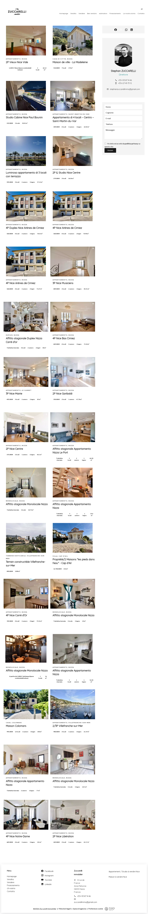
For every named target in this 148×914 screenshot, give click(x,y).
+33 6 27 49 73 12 (125, 83)
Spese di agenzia (79, 909)
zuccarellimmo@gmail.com (85, 902)
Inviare (110, 150)
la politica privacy (130, 143)
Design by (112, 909)
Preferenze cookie (95, 909)
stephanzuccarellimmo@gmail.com (125, 89)
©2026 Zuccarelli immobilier (44, 909)
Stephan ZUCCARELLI (123, 70)
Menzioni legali (65, 909)
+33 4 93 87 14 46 (125, 80)
